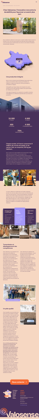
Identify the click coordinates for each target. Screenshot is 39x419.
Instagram (22, 392)
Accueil (4, 5)
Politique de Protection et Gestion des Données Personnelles (26, 398)
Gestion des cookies (23, 403)
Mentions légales (23, 395)
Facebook (22, 393)
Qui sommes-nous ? (9, 5)
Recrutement (22, 401)
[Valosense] (5, 2)
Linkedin (22, 390)
